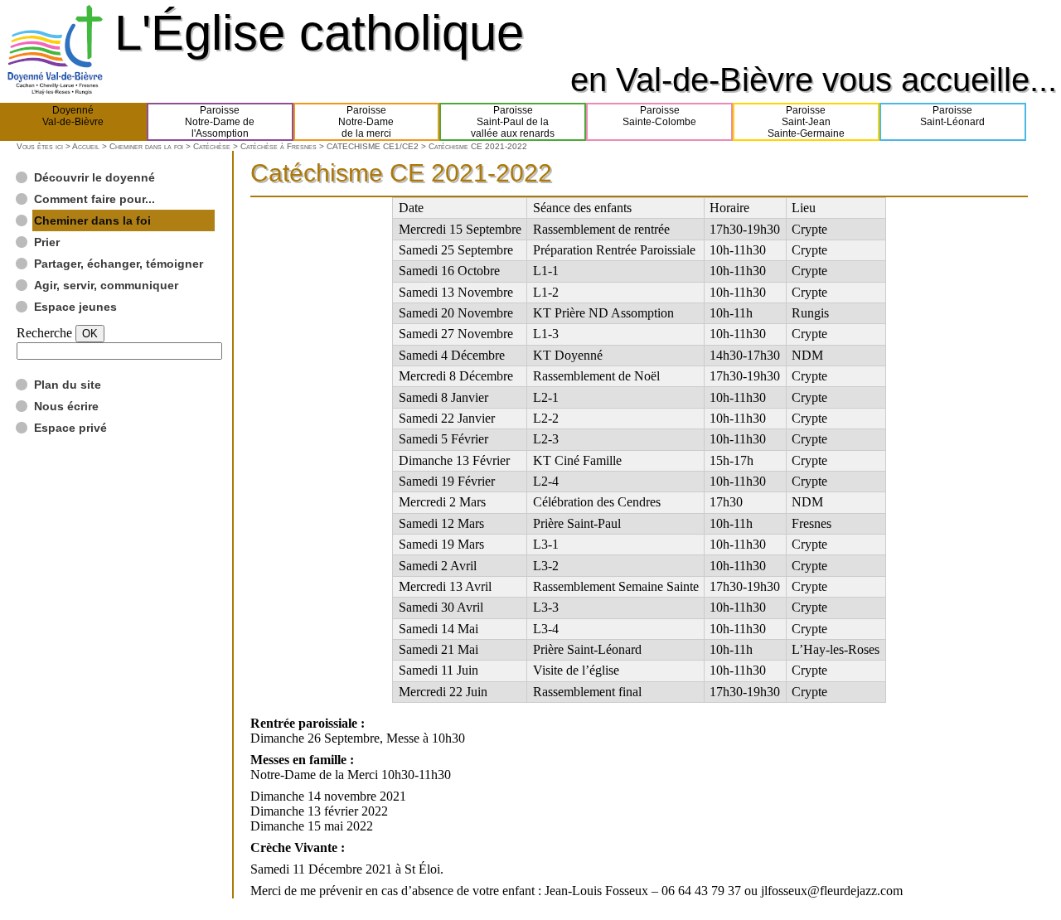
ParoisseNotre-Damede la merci (366, 121)
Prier (47, 242)
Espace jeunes (75, 306)
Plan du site (67, 384)
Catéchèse (211, 146)
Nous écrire (66, 406)
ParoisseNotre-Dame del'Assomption (219, 121)
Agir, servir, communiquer (106, 285)
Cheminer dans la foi (146, 146)
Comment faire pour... (94, 199)
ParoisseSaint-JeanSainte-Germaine (806, 121)
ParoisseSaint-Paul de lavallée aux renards (513, 121)
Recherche (44, 333)
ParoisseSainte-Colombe (659, 116)
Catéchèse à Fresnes (278, 146)
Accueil (85, 146)
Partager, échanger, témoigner (118, 263)
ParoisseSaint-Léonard (952, 116)
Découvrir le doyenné (94, 177)
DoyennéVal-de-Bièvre (73, 116)
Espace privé (70, 427)
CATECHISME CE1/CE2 (373, 146)
